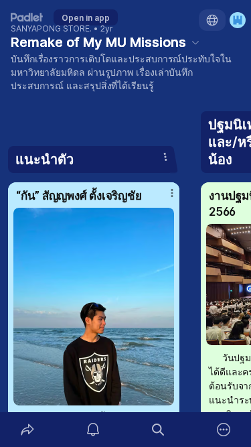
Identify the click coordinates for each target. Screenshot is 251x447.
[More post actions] (163, 198)
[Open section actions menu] (165, 157)
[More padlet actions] (223, 429)
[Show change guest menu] (238, 20)
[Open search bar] (158, 429)
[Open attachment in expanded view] (93, 306)
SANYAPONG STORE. (51, 29)
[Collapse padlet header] (195, 42)
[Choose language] (212, 20)
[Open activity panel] (93, 429)
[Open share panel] (27, 429)
